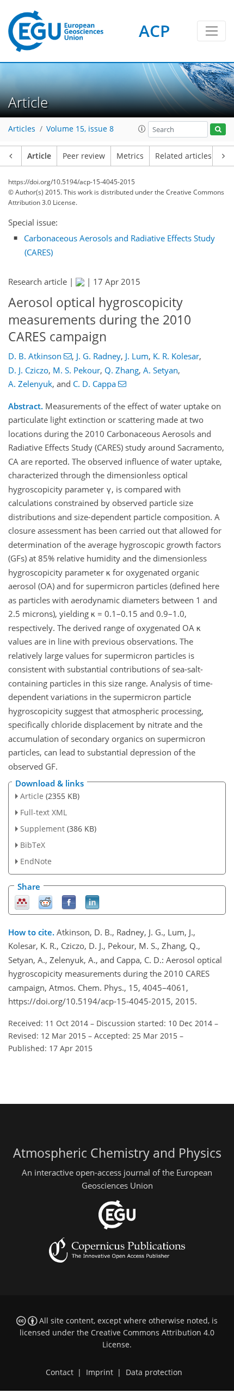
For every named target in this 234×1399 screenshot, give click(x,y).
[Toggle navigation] (211, 31)
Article (39, 156)
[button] (142, 129)
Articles (21, 129)
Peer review (84, 156)
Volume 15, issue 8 (80, 129)
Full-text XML (43, 812)
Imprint (99, 1372)
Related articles (183, 156)
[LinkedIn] (92, 901)
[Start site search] (218, 129)
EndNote (36, 861)
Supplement (42, 828)
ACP (154, 31)
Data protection (154, 1372)
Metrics (130, 156)
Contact (59, 1372)
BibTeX (32, 845)
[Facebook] (68, 901)
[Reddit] (45, 901)
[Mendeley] (22, 901)
